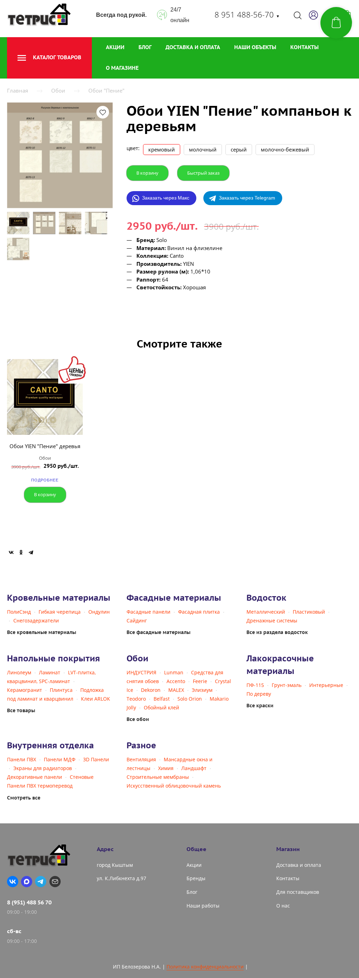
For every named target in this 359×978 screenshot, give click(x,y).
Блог (144, 47)
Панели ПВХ (21, 759)
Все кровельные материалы (41, 632)
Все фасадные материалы (158, 632)
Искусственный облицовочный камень (174, 785)
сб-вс (14, 931)
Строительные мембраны (158, 777)
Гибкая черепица (60, 611)
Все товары (21, 710)
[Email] (55, 881)
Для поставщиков (297, 892)
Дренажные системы (271, 620)
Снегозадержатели (36, 620)
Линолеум (19, 672)
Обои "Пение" (106, 90)
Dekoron (151, 690)
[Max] (26, 881)
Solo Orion (189, 698)
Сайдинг (137, 620)
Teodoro (136, 698)
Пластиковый (309, 611)
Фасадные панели (148, 611)
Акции (115, 47)
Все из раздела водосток (277, 632)
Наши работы (203, 905)
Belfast (162, 698)
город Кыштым (115, 865)
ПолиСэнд (19, 611)
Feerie (200, 681)
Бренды (196, 878)
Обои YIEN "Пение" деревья (44, 446)
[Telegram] (31, 552)
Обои (58, 90)
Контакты (304, 47)
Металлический (265, 611)
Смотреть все (23, 798)
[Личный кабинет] (313, 15)
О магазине (122, 68)
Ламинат (49, 672)
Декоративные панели (34, 777)
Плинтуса (61, 690)
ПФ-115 (255, 685)
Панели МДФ (59, 759)
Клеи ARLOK (95, 698)
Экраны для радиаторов (42, 768)
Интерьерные (326, 685)
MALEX (176, 690)
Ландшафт (193, 768)
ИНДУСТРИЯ (141, 672)
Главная (17, 90)
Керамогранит (24, 690)
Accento (176, 681)
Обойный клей (161, 707)
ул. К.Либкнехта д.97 (121, 878)
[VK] (12, 881)
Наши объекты (255, 47)
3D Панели (96, 759)
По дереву (258, 693)
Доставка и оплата (192, 47)
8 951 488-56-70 (247, 14)
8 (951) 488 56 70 (29, 902)
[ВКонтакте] (11, 552)
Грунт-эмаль (287, 685)
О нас (283, 905)
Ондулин (99, 611)
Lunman (173, 672)
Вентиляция (141, 759)
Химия (166, 768)
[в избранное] (102, 112)
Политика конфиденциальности (205, 966)
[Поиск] (298, 15)
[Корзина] (336, 23)
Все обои (138, 719)
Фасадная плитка (199, 611)
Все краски (259, 705)
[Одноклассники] (21, 552)
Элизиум (202, 690)
